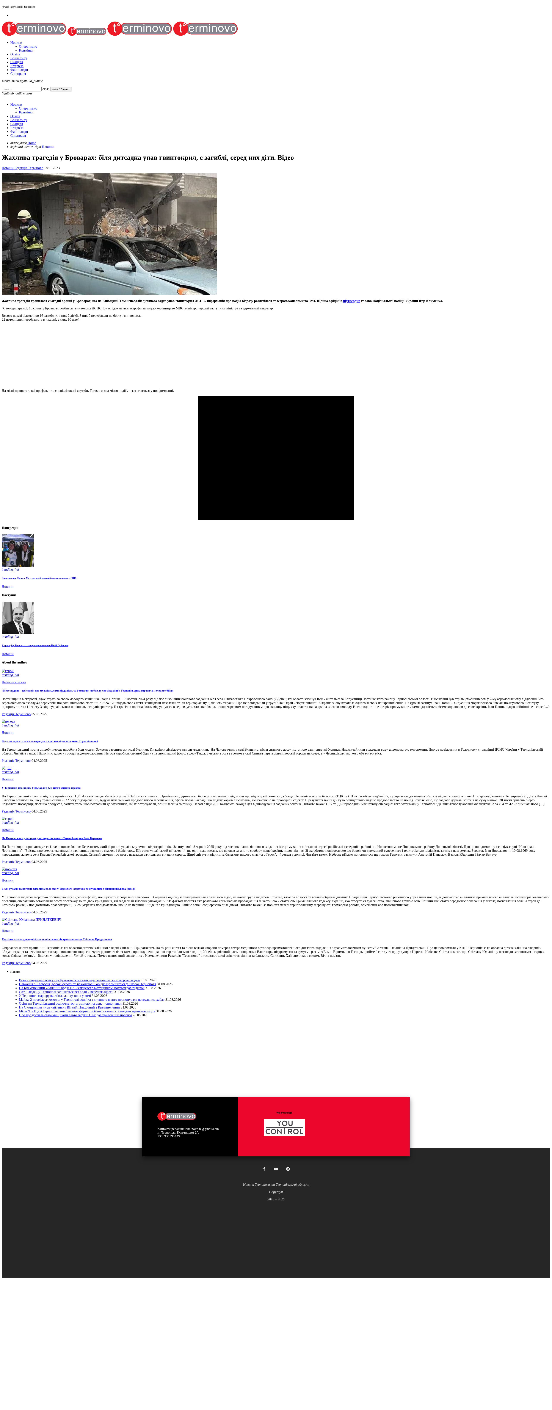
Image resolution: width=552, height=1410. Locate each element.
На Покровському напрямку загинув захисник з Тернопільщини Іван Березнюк (52, 838)
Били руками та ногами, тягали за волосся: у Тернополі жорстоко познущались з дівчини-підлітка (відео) (68, 888)
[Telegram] (288, 1169)
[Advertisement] (131, 355)
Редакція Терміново (28, 168)
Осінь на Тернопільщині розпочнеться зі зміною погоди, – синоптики (70, 1003)
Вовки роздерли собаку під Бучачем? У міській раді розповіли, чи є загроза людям (79, 980)
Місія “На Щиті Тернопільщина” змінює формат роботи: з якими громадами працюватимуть (87, 1011)
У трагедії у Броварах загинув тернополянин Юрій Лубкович (35, 645)
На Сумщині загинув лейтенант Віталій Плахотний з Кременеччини (69, 1007)
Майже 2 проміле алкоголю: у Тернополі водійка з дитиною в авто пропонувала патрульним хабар (92, 999)
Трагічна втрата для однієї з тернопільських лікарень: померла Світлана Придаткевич (57, 939)
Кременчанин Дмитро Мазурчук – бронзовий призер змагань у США (39, 578)
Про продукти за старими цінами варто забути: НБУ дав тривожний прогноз (75, 1015)
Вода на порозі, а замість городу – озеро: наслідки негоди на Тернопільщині (50, 741)
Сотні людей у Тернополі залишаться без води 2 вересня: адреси (66, 992)
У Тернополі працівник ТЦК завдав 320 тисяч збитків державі (41, 787)
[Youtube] (276, 1169)
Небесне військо (14, 682)
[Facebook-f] (264, 1169)
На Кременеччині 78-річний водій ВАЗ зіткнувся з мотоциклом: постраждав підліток (81, 988)
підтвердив (351, 301)
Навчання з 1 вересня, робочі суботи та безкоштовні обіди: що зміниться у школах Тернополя (87, 984)
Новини (8, 168)
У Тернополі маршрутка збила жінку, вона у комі (55, 996)
